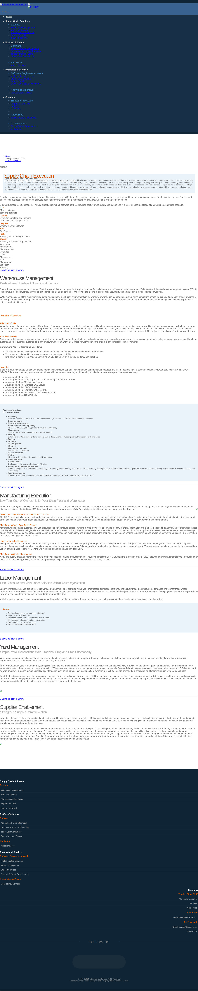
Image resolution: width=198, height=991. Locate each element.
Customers (16, 109)
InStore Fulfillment (19, 38)
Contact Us (5, 12)
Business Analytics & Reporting (26, 51)
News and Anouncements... (24, 117)
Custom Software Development (26, 84)
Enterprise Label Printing (22, 56)
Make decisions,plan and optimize (8, 210)
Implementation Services (22, 76)
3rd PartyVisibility (4, 266)
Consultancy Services (21, 93)
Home (8, 156)
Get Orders (5, 230)
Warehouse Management (23, 27)
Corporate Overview (20, 103)
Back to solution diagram (12, 270)
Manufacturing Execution (22, 32)
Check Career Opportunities (24, 126)
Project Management (21, 78)
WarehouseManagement (6, 245)
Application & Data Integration (25, 48)
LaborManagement (6, 255)
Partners (15, 106)
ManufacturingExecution (7, 250)
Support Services (19, 81)
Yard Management (19, 30)
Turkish (35, 7)
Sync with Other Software (12, 224)
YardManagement (6, 260)
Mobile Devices (18, 65)
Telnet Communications (22, 54)
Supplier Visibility (19, 35)
